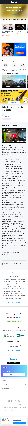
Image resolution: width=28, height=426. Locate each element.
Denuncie (4, 265)
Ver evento (14, 14)
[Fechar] (26, 418)
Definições (7, 423)
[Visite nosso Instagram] (12, 401)
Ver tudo (24, 60)
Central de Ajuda (14, 345)
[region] (14, 421)
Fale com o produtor (15, 302)
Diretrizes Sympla (13, 414)
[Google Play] (16, 363)
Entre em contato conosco (17, 410)
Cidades (4, 380)
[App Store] (10, 363)
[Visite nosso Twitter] (16, 401)
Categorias (4, 384)
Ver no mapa (8, 257)
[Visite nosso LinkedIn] (9, 401)
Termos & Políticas (17, 420)
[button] (4, 419)
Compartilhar (15, 102)
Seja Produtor (5, 388)
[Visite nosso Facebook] (19, 401)
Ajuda (3, 395)
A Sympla (4, 392)
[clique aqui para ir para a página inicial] (14, 2)
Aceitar (20, 423)
